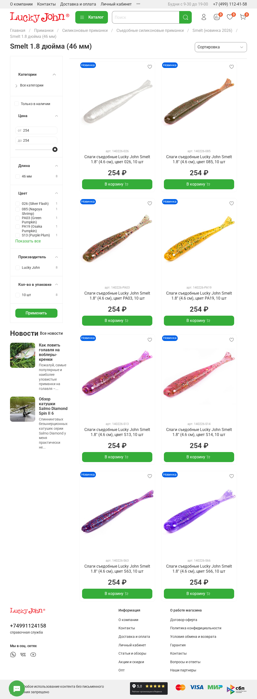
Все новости (51, 333)
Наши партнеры (183, 670)
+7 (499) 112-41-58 (230, 4)
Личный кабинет (116, 4)
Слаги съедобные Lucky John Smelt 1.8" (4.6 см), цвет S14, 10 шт (199, 432)
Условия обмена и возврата (193, 637)
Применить (36, 313)
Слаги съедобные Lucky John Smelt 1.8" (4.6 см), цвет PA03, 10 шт (117, 296)
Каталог (96, 17)
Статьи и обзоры (132, 653)
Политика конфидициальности (195, 628)
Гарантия (178, 645)
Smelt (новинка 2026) (212, 30)
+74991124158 (28, 626)
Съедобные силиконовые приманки (150, 30)
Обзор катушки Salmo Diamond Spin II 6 (53, 406)
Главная (17, 30)
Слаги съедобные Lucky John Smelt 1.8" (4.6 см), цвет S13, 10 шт (117, 432)
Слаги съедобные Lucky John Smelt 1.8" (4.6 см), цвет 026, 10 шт (117, 159)
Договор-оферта (183, 620)
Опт (121, 670)
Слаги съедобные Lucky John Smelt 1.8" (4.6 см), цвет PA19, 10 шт (199, 296)
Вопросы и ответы (185, 662)
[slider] (55, 149)
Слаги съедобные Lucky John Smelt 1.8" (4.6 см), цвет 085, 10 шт (199, 159)
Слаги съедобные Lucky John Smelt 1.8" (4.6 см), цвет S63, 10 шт (117, 569)
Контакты (46, 4)
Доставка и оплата (78, 4)
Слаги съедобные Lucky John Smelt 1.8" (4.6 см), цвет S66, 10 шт (199, 569)
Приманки (43, 30)
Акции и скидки (131, 662)
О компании (21, 4)
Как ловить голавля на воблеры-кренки (49, 352)
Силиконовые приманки (85, 30)
